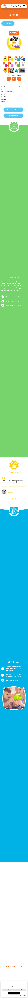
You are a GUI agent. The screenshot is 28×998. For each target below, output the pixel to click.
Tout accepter (14, 993)
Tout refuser (7, 989)
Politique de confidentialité (6, 995)
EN (20, 6)
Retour (8, 23)
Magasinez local (13, 115)
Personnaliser (20, 989)
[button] (13, 499)
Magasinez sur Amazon (13, 109)
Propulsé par (17, 995)
